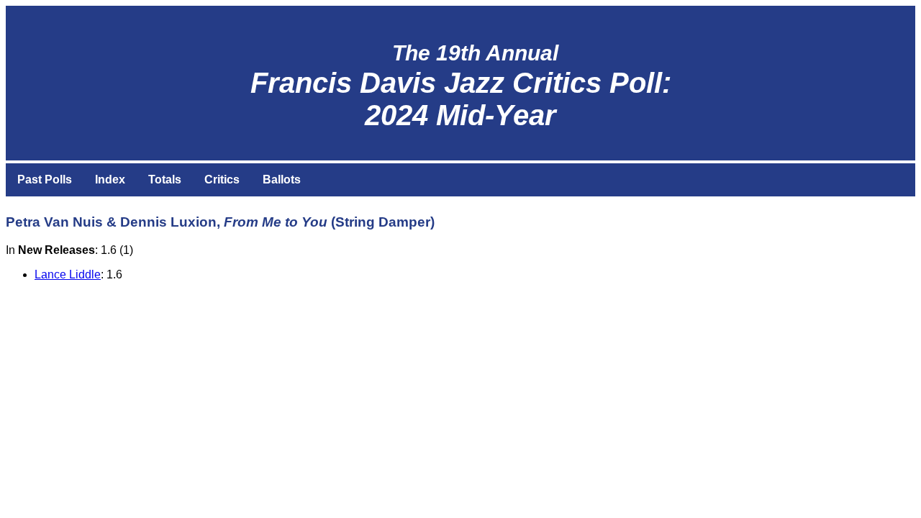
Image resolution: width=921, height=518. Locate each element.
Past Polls (44, 179)
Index (110, 179)
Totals (164, 179)
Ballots (282, 179)
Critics (222, 179)
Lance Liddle (68, 274)
